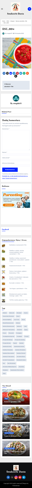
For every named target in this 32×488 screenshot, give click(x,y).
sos (4, 363)
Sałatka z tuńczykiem (8, 356)
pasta (4, 333)
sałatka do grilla (7, 346)
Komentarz (5, 129)
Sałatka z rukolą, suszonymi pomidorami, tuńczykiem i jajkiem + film (19, 259)
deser (18, 316)
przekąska (19, 333)
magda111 (9, 33)
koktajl (18, 323)
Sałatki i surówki (9, 448)
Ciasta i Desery (9, 433)
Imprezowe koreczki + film (17, 265)
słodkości (5, 370)
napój (25, 329)
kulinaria (19, 326)
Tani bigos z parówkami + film (18, 288)
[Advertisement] (16, 216)
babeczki (11, 312)
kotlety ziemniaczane (8, 326)
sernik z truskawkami (8, 360)
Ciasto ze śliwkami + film (12, 436)
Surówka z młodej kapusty (9, 366)
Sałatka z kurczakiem (8, 353)
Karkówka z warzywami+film (17, 245)
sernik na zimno (21, 356)
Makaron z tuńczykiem (8, 329)
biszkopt (19, 312)
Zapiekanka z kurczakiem (17, 370)
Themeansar (15, 485)
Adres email (6, 158)
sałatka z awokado (8, 349)
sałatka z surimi (21, 353)
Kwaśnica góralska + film (12, 402)
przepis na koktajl (7, 339)
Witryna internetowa (8, 163)
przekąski (19, 336)
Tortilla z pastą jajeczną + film (18, 300)
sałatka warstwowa (19, 346)
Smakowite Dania (15, 14)
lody (25, 326)
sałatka (21, 343)
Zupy (6, 398)
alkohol (5, 312)
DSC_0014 (8, 29)
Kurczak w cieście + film (16, 283)
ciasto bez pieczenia (8, 316)
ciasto (25, 312)
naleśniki (19, 329)
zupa (4, 373)
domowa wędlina (7, 319)
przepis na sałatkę (20, 339)
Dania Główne (9, 414)
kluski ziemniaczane (8, 323)
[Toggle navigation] (2, 9)
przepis (27, 336)
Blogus (25, 483)
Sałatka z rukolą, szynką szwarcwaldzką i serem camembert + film (16, 252)
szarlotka (21, 366)
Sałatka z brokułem (20, 349)
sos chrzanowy (11, 363)
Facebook (5, 229)
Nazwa (4, 152)
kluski (23, 319)
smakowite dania (21, 360)
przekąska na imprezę (8, 336)
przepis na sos (7, 343)
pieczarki (11, 333)
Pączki (15, 343)
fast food (16, 319)
